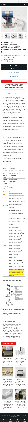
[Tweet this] (6, 61)
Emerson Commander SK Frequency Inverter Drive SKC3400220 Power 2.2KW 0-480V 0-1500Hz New (20, 404)
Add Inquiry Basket (14, 72)
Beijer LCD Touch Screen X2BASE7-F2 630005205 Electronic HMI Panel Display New (8, 361)
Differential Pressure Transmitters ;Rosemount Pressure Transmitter (14, 58)
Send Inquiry (14, 65)
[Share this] (2, 61)
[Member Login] (21, 1)
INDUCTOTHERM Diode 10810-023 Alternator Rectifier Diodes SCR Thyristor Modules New (8, 382)
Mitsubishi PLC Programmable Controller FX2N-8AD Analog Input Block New (20, 382)
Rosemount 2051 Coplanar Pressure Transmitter (15, 55)
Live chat (14, 68)
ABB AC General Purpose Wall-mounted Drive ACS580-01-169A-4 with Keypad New (20, 361)
